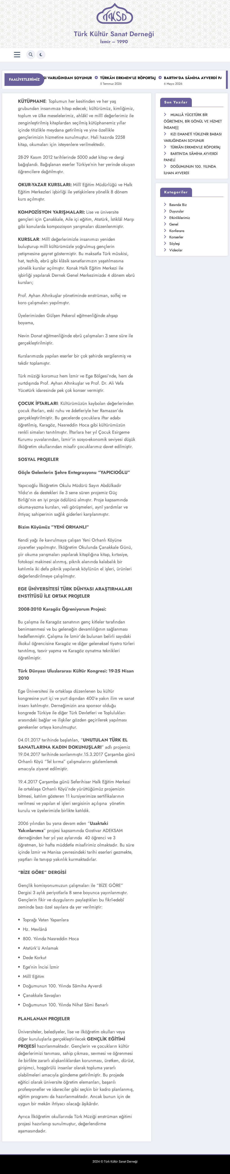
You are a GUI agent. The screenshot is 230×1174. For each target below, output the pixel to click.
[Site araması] (30, 54)
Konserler (176, 237)
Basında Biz (178, 204)
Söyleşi (174, 243)
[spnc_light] (40, 54)
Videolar (175, 250)
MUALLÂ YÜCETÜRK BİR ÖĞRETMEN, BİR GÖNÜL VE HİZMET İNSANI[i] (193, 121)
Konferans (176, 230)
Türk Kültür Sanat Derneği (114, 34)
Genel (173, 224)
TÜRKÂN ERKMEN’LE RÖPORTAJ (117, 77)
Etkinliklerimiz (179, 217)
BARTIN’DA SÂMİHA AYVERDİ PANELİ (186, 77)
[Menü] (17, 54)
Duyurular (176, 211)
